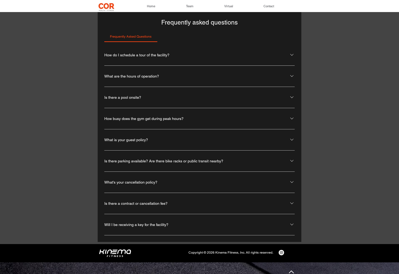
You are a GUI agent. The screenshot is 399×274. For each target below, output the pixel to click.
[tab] (130, 36)
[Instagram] (281, 252)
